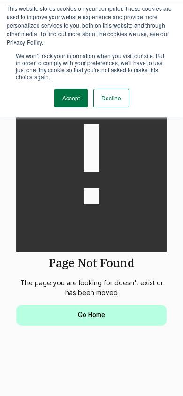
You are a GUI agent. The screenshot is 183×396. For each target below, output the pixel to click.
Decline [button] (111, 98)
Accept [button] (71, 98)
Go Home (91, 315)
